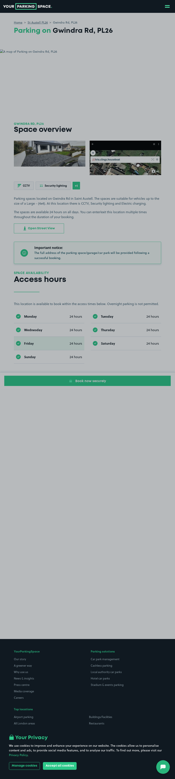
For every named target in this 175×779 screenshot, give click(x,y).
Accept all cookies (60, 765)
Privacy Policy (18, 755)
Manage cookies (24, 765)
